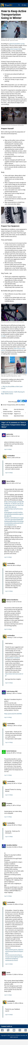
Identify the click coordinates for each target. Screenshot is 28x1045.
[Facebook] (2, 1030)
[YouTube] (14, 1030)
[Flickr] (25, 1030)
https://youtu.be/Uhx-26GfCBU (13, 714)
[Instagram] (20, 1030)
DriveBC (3, 336)
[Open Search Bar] (19, 5)
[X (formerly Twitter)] (8, 1030)
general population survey (17, 43)
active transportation (16, 49)
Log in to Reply (8, 449)
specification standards (13, 658)
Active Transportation (9, 405)
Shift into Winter (20, 405)
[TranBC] (7, 5)
